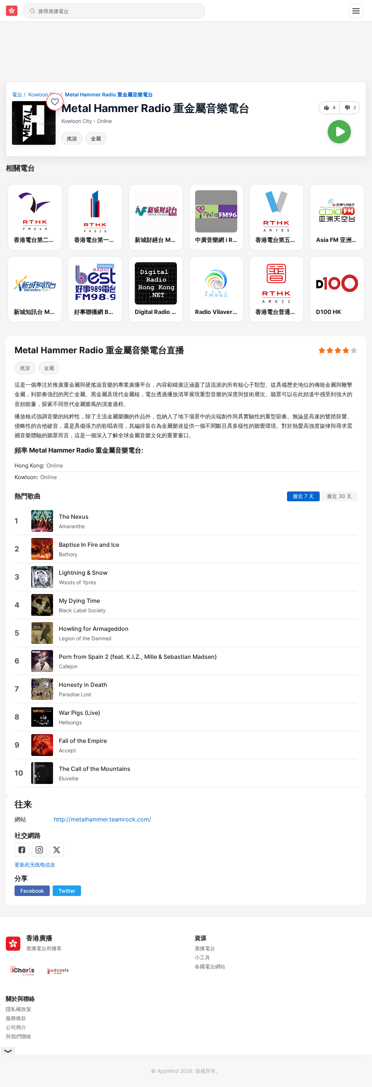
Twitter (66, 891)
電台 (17, 94)
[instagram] (39, 850)
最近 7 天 (303, 496)
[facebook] (22, 850)
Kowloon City (43, 94)
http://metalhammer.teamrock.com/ (102, 819)
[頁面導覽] (356, 11)
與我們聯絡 (18, 1036)
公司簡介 (16, 1027)
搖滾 (72, 138)
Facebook (32, 891)
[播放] (339, 131)
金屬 (96, 138)
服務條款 (16, 1018)
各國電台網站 (210, 966)
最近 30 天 (339, 496)
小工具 (202, 957)
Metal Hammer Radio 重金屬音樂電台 (109, 94)
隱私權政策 (18, 1009)
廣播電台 (205, 948)
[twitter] (56, 850)
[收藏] (55, 102)
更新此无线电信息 (35, 864)
